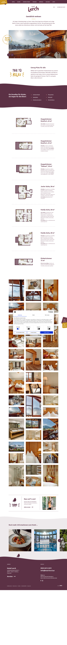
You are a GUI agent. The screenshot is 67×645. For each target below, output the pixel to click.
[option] (38, 44)
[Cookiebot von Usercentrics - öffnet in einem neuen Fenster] (49, 312)
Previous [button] (8, 54)
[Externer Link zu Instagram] (42, 581)
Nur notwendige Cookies (20, 332)
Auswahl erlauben (33, 332)
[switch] (28, 329)
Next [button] (12, 54)
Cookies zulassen (46, 332)
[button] (7, 39)
